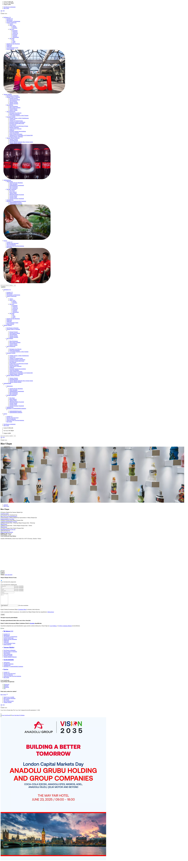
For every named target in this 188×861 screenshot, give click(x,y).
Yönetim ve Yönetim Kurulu (16, 120)
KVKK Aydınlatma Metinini (65, 625)
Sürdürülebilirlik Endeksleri (15, 203)
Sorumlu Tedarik (13, 196)
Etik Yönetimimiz (13, 188)
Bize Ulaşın (6, 8)
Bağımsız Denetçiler (14, 127)
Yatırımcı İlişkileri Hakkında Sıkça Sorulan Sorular (21, 142)
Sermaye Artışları (13, 110)
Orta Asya (11, 29)
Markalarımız (9, 20)
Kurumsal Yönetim (10, 116)
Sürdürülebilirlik (7, 180)
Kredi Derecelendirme (14, 114)
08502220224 (50, 612)
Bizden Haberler (10, 49)
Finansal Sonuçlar (13, 98)
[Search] (15, 285)
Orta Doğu (11, 38)
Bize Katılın (9, 247)
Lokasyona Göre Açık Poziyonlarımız (15, 246)
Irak (13, 39)
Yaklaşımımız (9, 181)
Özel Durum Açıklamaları (9, 7)
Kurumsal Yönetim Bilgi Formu (16, 123)
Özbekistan (15, 32)
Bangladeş (14, 28)
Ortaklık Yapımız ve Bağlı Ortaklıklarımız (19, 118)
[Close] (3, 287)
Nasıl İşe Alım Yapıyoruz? (12, 243)
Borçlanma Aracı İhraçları (15, 112)
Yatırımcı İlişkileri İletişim (15, 143)
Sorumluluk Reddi (13, 140)
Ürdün (13, 41)
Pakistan (14, 26)
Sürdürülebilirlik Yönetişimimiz (16, 185)
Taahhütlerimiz (9, 200)
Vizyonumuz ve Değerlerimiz (13, 21)
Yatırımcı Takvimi (13, 139)
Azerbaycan (15, 33)
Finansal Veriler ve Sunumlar (13, 97)
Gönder (2, 614)
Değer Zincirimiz (13, 184)
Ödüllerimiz (9, 45)
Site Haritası (6, 699)
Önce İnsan (12, 190)
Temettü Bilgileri (13, 109)
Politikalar (11, 130)
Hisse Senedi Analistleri (14, 107)
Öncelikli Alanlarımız (11, 189)
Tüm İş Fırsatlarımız (11, 244)
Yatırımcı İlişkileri (8, 94)
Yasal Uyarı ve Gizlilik (9, 697)
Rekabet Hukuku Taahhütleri (16, 136)
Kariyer (5, 240)
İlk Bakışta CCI (7, 17)
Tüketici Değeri (13, 193)
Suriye (13, 42)
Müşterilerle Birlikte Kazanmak (16, 194)
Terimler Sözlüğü (8, 702)
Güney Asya (12, 25)
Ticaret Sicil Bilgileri (14, 132)
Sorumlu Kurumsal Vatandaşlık (16, 198)
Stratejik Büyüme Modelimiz (13, 43)
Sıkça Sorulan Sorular (9, 701)
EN (4, 10)
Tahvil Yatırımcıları (10, 111)
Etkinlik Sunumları (13, 103)
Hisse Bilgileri (9, 105)
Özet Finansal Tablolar (14, 99)
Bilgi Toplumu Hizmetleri (9, 698)
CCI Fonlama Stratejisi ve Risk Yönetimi (18, 115)
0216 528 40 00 (8, 574)
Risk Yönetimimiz (13, 186)
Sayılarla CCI (9, 18)
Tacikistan (14, 35)
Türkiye (11, 24)
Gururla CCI (9, 242)
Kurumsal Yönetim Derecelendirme (17, 131)
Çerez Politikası (53, 625)
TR (1, 10)
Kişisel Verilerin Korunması (15, 134)
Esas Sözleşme (12, 124)
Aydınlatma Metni (22, 609)
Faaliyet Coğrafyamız (11, 22)
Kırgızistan (14, 34)
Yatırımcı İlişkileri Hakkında (13, 138)
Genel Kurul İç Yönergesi (15, 128)
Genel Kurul (12, 119)
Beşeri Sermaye (13, 192)
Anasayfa (6, 504)
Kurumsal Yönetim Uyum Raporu (17, 122)
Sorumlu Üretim (13, 197)
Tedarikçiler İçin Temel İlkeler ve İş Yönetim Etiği (21, 135)
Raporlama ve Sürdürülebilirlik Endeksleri (16, 201)
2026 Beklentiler (13, 101)
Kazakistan (14, 30)
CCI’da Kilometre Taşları (12, 47)
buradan (32, 623)
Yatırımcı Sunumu (13, 102)
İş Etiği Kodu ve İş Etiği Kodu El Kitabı (18, 126)
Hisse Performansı (13, 106)
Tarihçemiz (9, 46)
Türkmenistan (15, 37)
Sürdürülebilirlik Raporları (15, 202)
